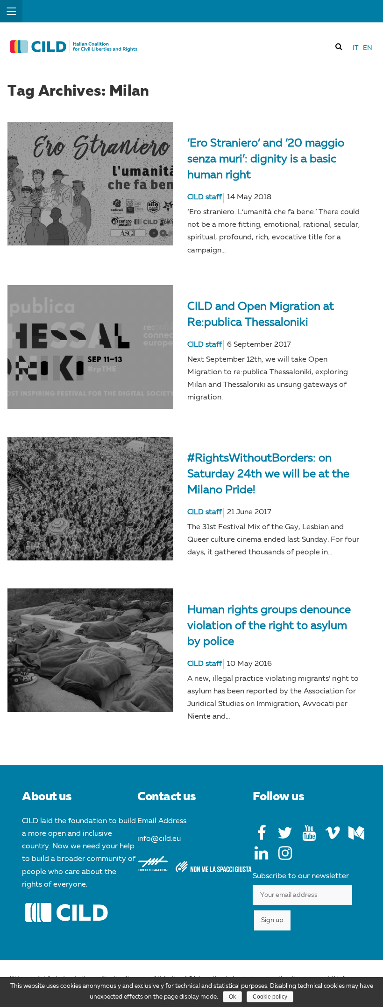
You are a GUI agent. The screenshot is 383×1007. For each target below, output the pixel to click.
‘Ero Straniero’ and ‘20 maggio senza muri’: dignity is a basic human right (265, 159)
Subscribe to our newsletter (301, 876)
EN (367, 48)
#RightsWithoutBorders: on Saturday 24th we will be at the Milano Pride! (268, 474)
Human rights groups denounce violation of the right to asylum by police (269, 626)
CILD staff (204, 197)
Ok (232, 996)
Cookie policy (270, 996)
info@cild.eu (159, 839)
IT (355, 48)
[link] (339, 46)
